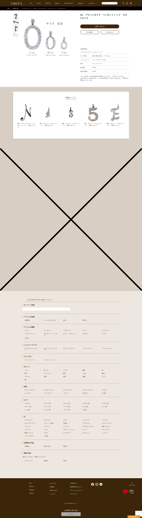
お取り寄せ (47, 446)
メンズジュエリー (88, 348)
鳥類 (103, 373)
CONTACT (92, 3)
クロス (65, 370)
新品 (64, 320)
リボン (104, 376)
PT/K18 (85, 393)
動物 (84, 370)
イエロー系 (105, 403)
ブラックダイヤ (29, 436)
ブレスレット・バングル (50, 334)
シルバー (66, 393)
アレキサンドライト (88, 426)
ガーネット (86, 432)
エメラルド (86, 420)
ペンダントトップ (26, 8)
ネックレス (47, 330)
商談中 (65, 446)
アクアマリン (87, 423)
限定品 (46, 460)
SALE (65, 460)
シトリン (66, 426)
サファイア (47, 420)
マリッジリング (29, 359)
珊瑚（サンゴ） (29, 432)
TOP (31, 3)
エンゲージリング (49, 359)
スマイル (27, 376)
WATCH (39, 3)
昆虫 (26, 373)
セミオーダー (53, 483)
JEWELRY (48, 3)
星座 (64, 376)
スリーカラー (48, 393)
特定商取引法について (76, 487)
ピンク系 (85, 406)
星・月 (46, 370)
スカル (85, 373)
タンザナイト (67, 432)
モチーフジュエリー (69, 348)
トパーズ (104, 432)
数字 (64, 373)
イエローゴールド (49, 390)
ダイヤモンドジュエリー (31, 349)
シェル (85, 429)
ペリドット (28, 429)
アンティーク (29, 460)
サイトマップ (73, 494)
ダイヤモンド (29, 420)
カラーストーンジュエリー (50, 349)
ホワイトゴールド (30, 390)
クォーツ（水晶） (49, 423)
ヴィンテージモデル (50, 320)
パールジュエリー (107, 348)
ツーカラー (28, 393)
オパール (46, 426)
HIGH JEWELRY (68, 3)
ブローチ (85, 333)
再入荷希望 (90, 32)
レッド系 (104, 406)
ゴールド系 (66, 409)
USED (84, 320)
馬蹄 (45, 376)
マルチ (46, 432)
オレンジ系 (28, 406)
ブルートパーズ (106, 423)
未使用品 (27, 320)
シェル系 (27, 409)
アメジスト (28, 426)
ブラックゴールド (88, 390)
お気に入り (111, 32)
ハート (27, 370)
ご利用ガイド (81, 3)
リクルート (53, 494)
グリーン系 (47, 406)
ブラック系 (47, 403)
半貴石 (65, 423)
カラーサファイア (30, 423)
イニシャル (47, 373)
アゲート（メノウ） (69, 429)
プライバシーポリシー (76, 490)
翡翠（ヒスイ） (106, 426)
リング (27, 330)
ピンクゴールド (68, 390)
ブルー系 (27, 403)
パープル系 (66, 406)
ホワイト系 (66, 403)
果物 (84, 376)
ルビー (65, 420)
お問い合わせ (100, 26)
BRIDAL (57, 3)
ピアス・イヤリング (69, 333)
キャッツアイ (106, 429)
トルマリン (105, 420)
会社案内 (52, 487)
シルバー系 (47, 409)
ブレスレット (67, 330)
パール (104, 333)
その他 (27, 338)
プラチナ (104, 390)
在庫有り (27, 446)
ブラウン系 (86, 403)
